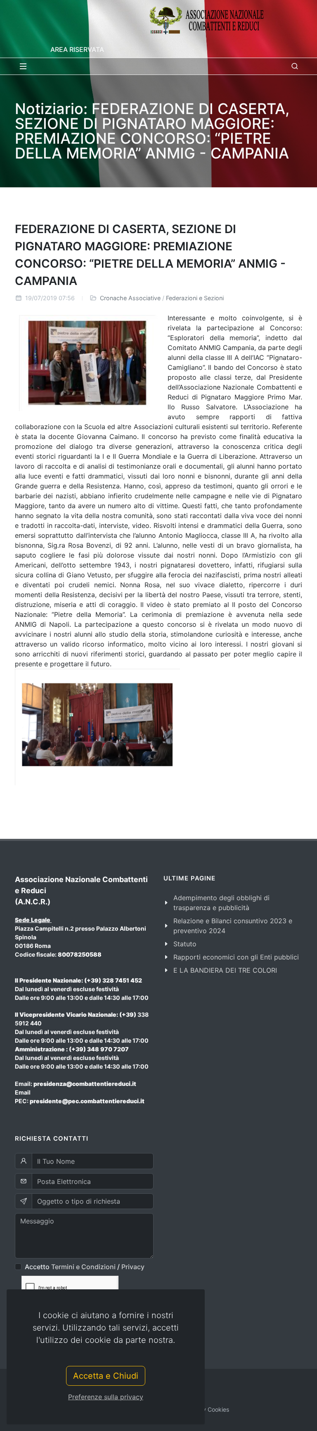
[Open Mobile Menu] (23, 66)
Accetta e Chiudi (105, 1376)
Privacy (132, 1267)
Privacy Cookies (207, 1409)
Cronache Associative (130, 297)
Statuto (184, 944)
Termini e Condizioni (83, 1267)
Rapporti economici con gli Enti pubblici (236, 957)
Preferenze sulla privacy (105, 1397)
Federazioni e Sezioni (195, 297)
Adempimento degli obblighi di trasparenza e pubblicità (221, 903)
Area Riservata (77, 49)
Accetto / (84, 1267)
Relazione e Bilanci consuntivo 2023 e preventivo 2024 (232, 926)
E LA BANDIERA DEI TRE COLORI (225, 970)
